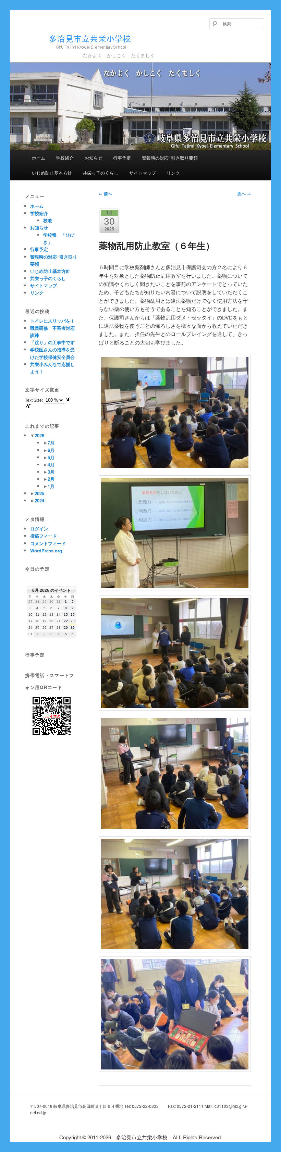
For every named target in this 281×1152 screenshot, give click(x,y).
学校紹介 (65, 157)
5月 (51, 457)
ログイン (39, 528)
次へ (244, 193)
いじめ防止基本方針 (52, 173)
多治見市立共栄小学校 (62, 52)
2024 (39, 500)
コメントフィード (48, 543)
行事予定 (122, 157)
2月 (51, 479)
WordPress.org (46, 550)
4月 (51, 464)
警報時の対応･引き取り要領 (170, 157)
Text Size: (34, 400)
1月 (51, 486)
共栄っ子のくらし (100, 173)
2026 (39, 435)
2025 (39, 493)
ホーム (38, 157)
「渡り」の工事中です (52, 342)
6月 (51, 450)
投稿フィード (43, 536)
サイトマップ (142, 173)
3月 (51, 471)
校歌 (47, 220)
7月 (51, 442)
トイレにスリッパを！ (52, 320)
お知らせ (93, 157)
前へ (105, 193)
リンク (173, 173)
